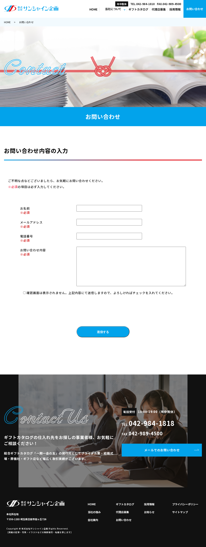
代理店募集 (159, 9)
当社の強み (94, 512)
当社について (113, 9)
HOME (93, 9)
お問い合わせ (194, 9)
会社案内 (93, 520)
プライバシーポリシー (185, 504)
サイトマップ (180, 512)
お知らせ (149, 512)
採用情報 (175, 9)
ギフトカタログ (138, 9)
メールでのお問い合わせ (162, 450)
